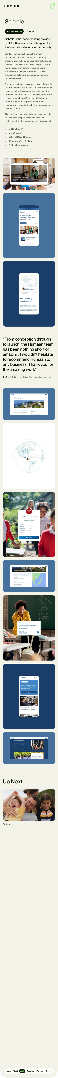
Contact (49, 1071)
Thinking (39, 1071)
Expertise (30, 1071)
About (15, 1071)
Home (8, 1071)
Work (22, 1071)
